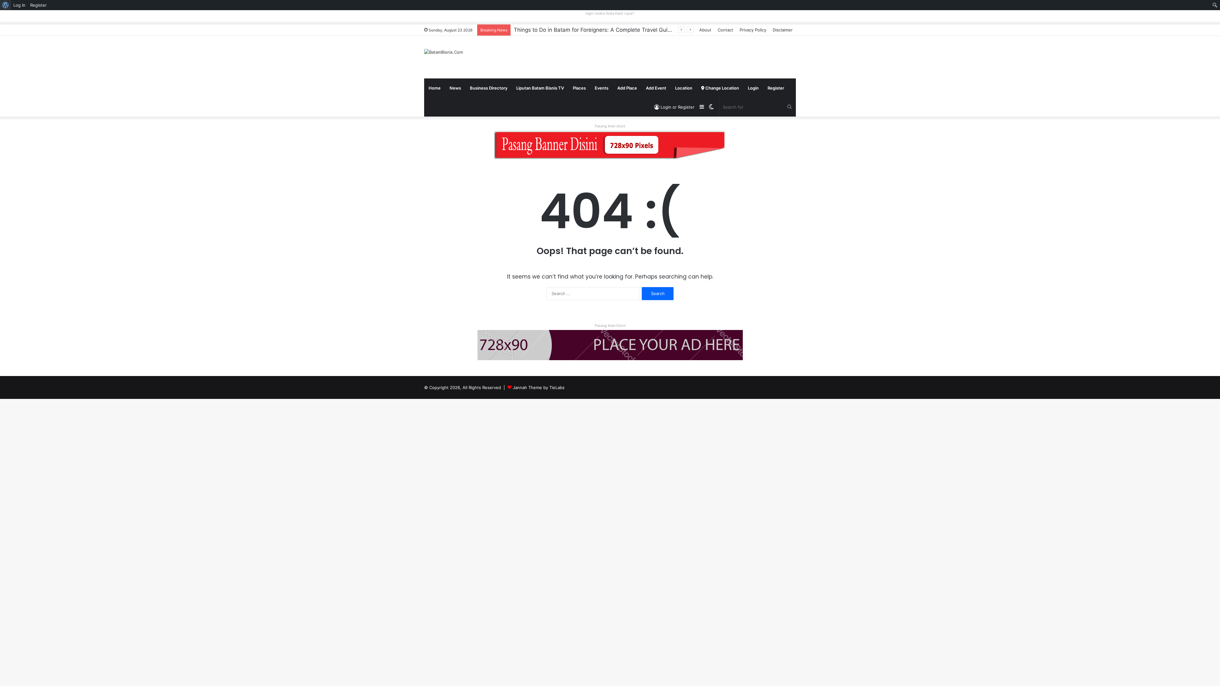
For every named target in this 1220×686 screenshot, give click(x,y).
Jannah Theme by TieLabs (539, 387)
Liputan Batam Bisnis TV (540, 88)
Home (435, 88)
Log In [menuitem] (19, 5)
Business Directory (488, 88)
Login (753, 88)
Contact (725, 29)
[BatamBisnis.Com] (443, 52)
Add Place (627, 88)
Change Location (721, 88)
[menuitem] (5, 5)
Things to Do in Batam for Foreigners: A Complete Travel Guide (594, 30)
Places (579, 88)
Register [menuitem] (38, 5)
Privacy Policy (753, 29)
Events (601, 88)
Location (683, 88)
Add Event (656, 88)
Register (776, 88)
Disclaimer (783, 29)
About (705, 29)
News (455, 88)
